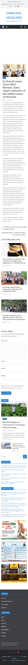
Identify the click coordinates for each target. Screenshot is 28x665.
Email (3, 368)
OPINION (4, 418)
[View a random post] (25, 27)
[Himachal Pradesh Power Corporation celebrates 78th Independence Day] (14, 272)
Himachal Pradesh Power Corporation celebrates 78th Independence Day (12, 289)
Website (3, 376)
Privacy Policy (4, 604)
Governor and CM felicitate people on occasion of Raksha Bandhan (15, 4)
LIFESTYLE (3, 623)
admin (12, 100)
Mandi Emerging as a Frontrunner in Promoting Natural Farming (14, 425)
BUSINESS (3, 626)
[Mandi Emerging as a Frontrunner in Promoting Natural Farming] (14, 410)
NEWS (4, 77)
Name (3, 361)
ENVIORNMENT (5, 629)
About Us (3, 598)
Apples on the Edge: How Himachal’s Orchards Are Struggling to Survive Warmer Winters (12, 510)
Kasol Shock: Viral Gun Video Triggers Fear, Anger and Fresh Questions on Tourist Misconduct (13, 494)
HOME (2, 617)
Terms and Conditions (6, 601)
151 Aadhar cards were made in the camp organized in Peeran (15, 228)
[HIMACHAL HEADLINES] (3, 27)
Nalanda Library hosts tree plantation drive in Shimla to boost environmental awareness (14, 317)
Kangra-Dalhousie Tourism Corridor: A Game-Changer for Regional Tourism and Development (13, 499)
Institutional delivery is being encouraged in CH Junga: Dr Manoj (13, 234)
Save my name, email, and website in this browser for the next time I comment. (12, 387)
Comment (4, 341)
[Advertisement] (14, 48)
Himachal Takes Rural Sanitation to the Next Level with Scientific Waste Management (18, 446)
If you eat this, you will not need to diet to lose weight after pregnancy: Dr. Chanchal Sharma (14, 261)
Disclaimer (3, 607)
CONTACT (3, 636)
